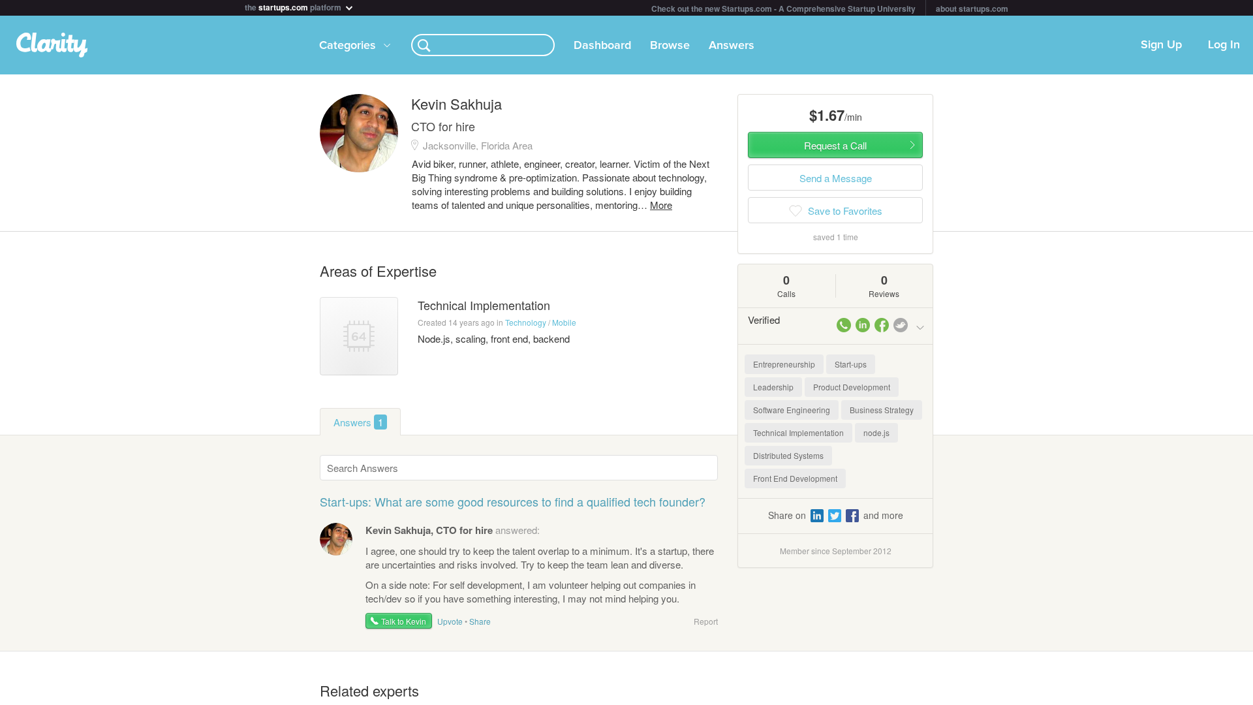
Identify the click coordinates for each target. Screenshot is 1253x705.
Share (480, 621)
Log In (1224, 45)
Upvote (450, 621)
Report (706, 621)
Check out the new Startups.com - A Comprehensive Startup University (783, 8)
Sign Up (1161, 45)
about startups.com (972, 8)
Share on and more (835, 515)
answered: (452, 530)
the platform (294, 6)
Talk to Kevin (403, 621)
